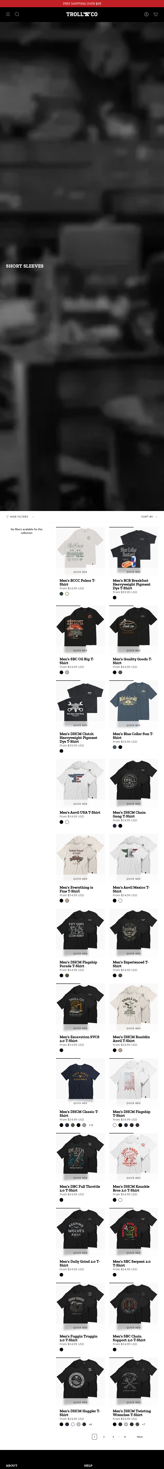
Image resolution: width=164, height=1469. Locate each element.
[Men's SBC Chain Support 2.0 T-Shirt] (133, 1307)
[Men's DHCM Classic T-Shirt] (80, 1082)
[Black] (114, 597)
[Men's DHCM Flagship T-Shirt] (133, 1082)
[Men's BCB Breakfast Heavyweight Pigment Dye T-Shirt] (133, 551)
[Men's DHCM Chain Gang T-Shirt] (133, 783)
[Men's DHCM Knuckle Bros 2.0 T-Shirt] (133, 1157)
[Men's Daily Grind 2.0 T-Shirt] (80, 1232)
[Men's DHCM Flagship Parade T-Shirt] (80, 933)
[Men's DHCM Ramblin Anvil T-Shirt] (133, 1007)
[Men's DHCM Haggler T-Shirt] (80, 1382)
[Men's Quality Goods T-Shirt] (133, 630)
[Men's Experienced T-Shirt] (133, 933)
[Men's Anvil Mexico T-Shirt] (133, 858)
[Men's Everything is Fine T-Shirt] (80, 858)
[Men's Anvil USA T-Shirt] (80, 783)
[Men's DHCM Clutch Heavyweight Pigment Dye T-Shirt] (80, 704)
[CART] (155, 14)
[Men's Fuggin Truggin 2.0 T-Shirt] (80, 1307)
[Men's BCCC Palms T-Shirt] (80, 551)
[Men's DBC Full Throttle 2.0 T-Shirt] (80, 1157)
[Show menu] (8, 14)
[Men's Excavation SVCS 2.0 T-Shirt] (80, 1007)
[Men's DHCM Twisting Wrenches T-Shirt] (133, 1382)
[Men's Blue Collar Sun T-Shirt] (133, 704)
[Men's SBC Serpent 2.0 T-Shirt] (133, 1232)
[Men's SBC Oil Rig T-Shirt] (80, 630)
